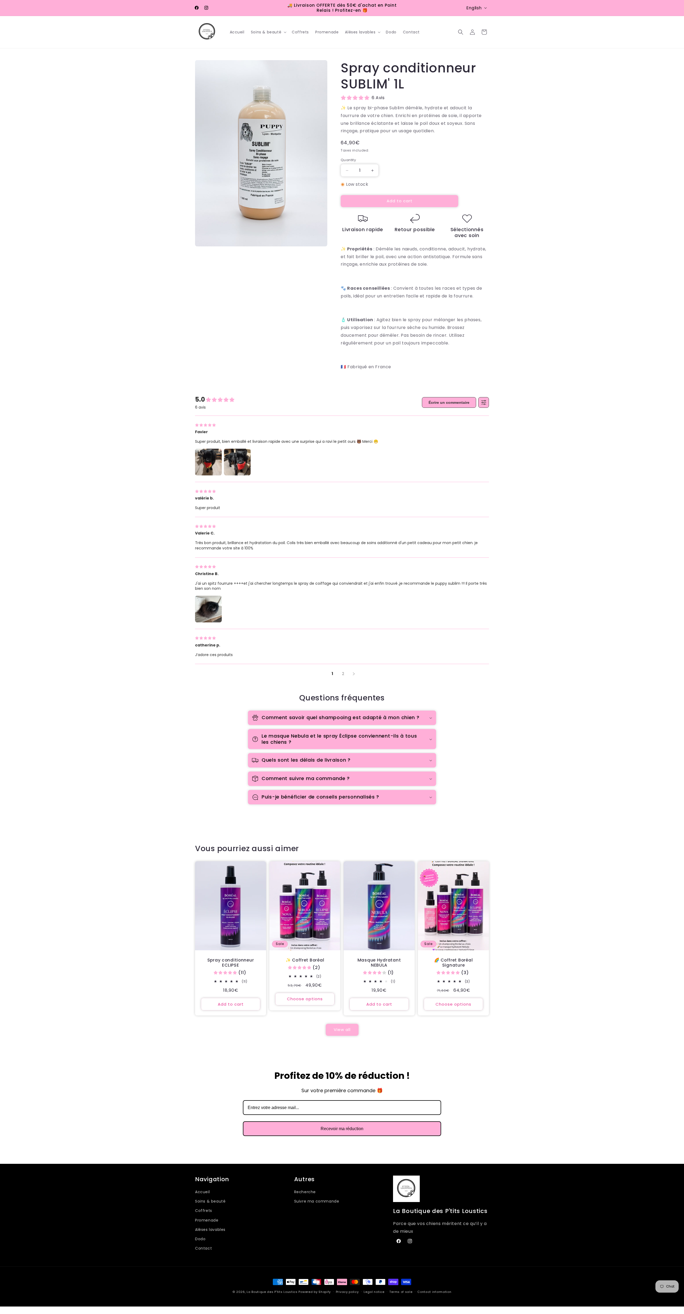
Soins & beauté (210, 1201)
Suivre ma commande (316, 1201)
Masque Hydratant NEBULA (379, 963)
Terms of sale (400, 1292)
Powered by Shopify (314, 1292)
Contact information (434, 1292)
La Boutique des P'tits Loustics (272, 1292)
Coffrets (203, 1210)
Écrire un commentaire (449, 402)
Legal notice (374, 1292)
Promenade (206, 1220)
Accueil (202, 1192)
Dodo (200, 1239)
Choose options (305, 999)
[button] (268, 32)
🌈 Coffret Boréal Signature (453, 963)
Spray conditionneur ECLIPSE (230, 963)
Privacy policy (347, 1292)
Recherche (305, 1192)
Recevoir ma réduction (342, 1128)
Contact (203, 1248)
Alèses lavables (210, 1229)
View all (342, 1029)
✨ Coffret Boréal (305, 960)
